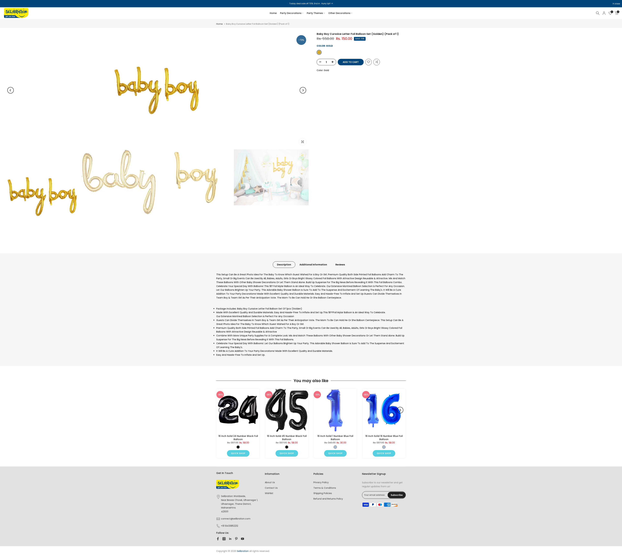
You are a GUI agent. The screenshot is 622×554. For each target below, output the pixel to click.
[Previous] (10, 90)
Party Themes (315, 13)
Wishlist (269, 493)
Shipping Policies (322, 493)
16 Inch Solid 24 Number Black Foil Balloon (238, 437)
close (7, 4)
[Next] (303, 90)
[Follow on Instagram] (224, 538)
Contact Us (271, 488)
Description (284, 264)
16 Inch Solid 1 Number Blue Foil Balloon (335, 437)
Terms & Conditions (324, 488)
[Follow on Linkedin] (230, 538)
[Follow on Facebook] (217, 538)
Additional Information (313, 264)
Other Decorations (339, 13)
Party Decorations (290, 13)
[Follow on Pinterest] (236, 538)
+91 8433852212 (229, 525)
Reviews (340, 264)
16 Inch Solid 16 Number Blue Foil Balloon (384, 437)
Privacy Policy (321, 482)
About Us (270, 482)
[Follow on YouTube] (242, 538)
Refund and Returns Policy (328, 498)
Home (273, 13)
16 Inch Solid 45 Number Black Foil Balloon (287, 437)
